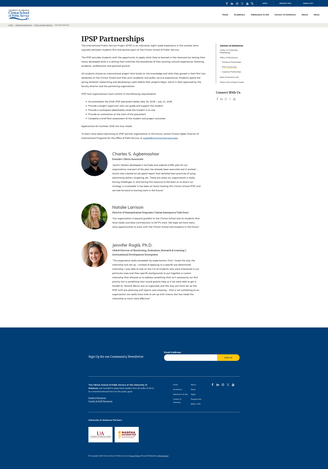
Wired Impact (163, 456)
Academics (239, 14)
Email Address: (173, 352)
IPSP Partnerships (229, 67)
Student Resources (97, 398)
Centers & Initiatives (285, 14)
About (305, 14)
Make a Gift (308, 3)
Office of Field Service (43, 25)
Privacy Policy (134, 456)
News (317, 14)
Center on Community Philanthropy (229, 51)
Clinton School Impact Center (232, 82)
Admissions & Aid (260, 14)
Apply (265, 3)
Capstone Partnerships (231, 72)
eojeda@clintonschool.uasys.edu (160, 138)
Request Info (285, 3)
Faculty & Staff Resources (100, 401)
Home (225, 14)
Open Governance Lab (229, 77)
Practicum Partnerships (231, 62)
